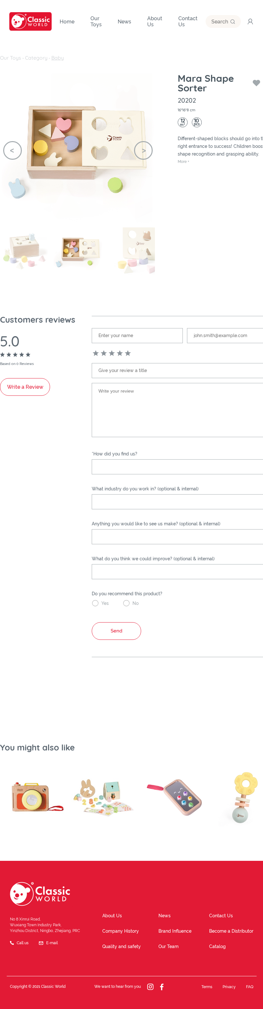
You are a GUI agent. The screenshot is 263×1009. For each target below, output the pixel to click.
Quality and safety (121, 946)
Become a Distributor (231, 931)
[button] (12, 150)
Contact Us (221, 915)
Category (36, 58)
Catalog (217, 946)
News (164, 915)
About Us (112, 915)
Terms (206, 987)
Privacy (229, 987)
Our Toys (10, 58)
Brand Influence (174, 931)
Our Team (168, 946)
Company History (120, 931)
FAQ (249, 987)
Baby (57, 58)
